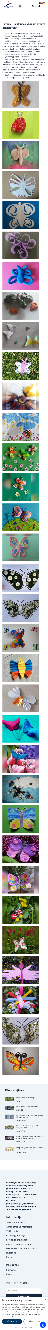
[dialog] (24, 1313)
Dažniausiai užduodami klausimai (22, 1248)
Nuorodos (11, 1253)
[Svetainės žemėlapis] (36, 6)
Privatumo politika (18, 1317)
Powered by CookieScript (24, 1327)
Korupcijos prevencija (16, 1240)
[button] (20, 6)
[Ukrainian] (44, 2)
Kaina (9, 1274)
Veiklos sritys (12, 1231)
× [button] (45, 1299)
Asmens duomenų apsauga (19, 1244)
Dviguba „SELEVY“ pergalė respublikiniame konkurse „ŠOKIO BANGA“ (29, 1137)
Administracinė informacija (19, 1227)
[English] (40, 2)
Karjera (9, 1257)
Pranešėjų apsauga (15, 1235)
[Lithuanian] (42, 2)
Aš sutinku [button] (12, 1321)
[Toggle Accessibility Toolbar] (43, 1325)
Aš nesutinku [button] (35, 1321)
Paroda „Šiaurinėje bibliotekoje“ (25, 1098)
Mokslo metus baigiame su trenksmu (27, 1106)
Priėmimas (11, 1270)
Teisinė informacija (15, 1222)
